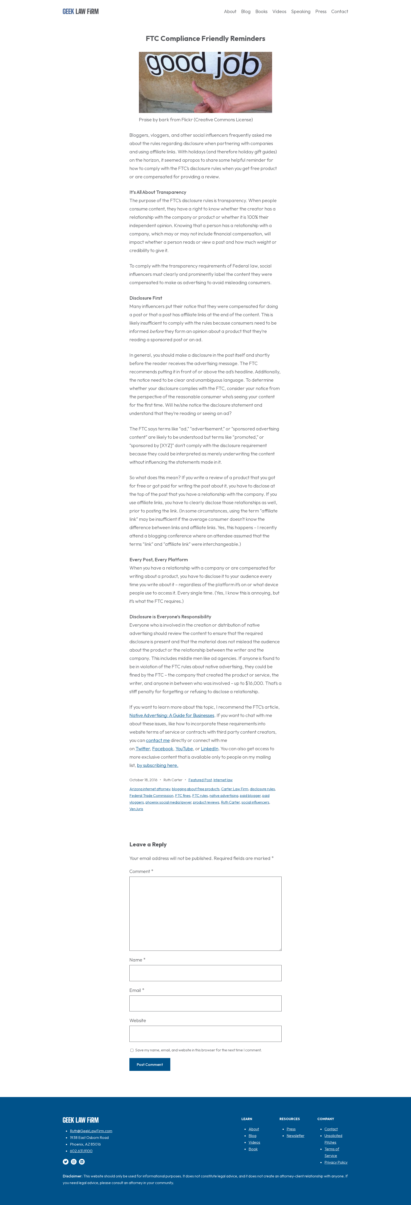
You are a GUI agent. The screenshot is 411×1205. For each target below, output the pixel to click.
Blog (252, 1135)
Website (137, 1020)
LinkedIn (209, 748)
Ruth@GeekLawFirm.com (91, 1130)
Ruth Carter (230, 802)
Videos (254, 1142)
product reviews (206, 802)
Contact (331, 1129)
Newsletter (295, 1135)
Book (253, 1148)
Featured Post (200, 779)
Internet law (223, 779)
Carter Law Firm (234, 788)
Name (137, 960)
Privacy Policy (335, 1162)
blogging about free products (196, 788)
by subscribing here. (157, 765)
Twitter (143, 748)
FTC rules (200, 795)
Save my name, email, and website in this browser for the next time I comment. (198, 1050)
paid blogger (250, 795)
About (254, 1129)
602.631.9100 (81, 1150)
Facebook (162, 748)
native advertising (224, 795)
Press (291, 1129)
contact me (158, 740)
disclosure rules (262, 788)
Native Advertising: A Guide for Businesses (171, 715)
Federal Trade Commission (151, 795)
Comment (141, 871)
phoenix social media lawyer (168, 802)
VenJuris (136, 808)
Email (136, 990)
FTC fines (183, 795)
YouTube (184, 748)
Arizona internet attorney (149, 788)
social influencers (255, 802)
